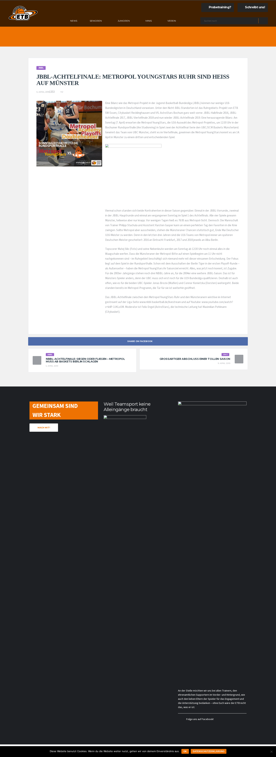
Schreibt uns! (255, 7)
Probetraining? (220, 7)
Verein (171, 20)
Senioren (96, 20)
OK (185, 751)
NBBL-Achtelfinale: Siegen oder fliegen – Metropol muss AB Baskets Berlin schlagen (85, 360)
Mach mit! (44, 427)
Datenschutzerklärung (208, 751)
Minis (149, 20)
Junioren (124, 20)
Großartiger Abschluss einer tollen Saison (195, 359)
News (73, 20)
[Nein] (271, 751)
